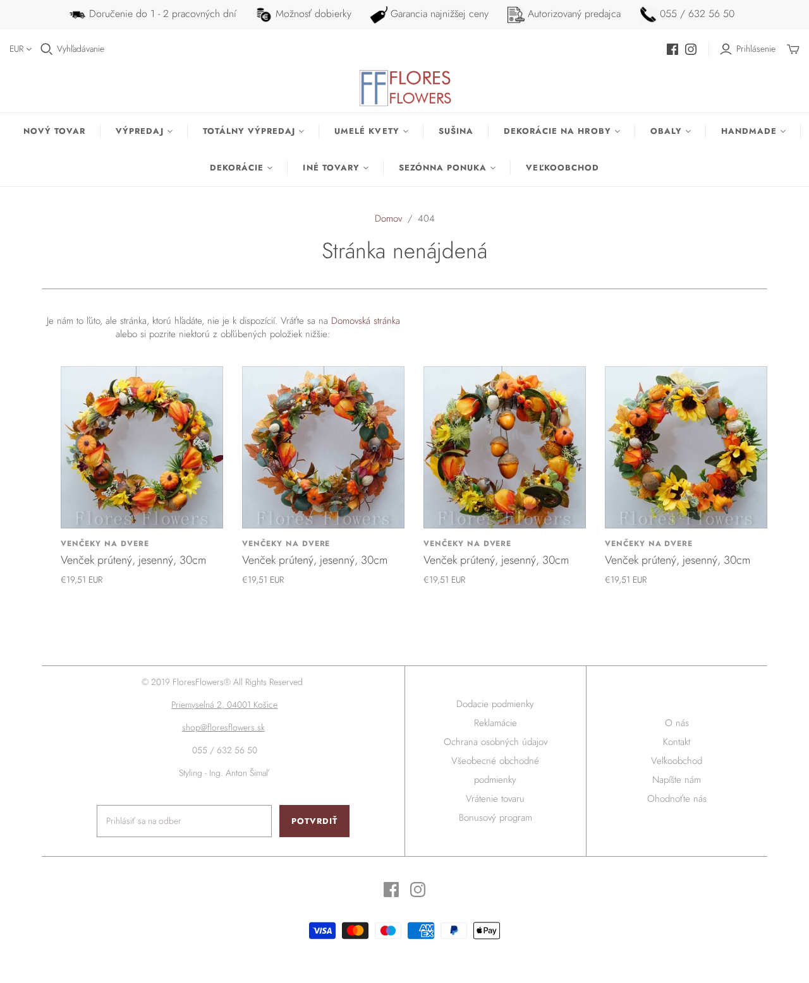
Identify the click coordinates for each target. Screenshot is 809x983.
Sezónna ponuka (443, 168)
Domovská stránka (365, 321)
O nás (677, 723)
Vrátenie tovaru (495, 799)
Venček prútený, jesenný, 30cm (133, 560)
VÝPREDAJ (139, 131)
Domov (388, 218)
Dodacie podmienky (495, 704)
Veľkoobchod (562, 168)
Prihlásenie (756, 49)
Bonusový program (495, 818)
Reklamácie (495, 723)
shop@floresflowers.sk (223, 727)
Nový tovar (54, 131)
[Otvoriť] (46, 49)
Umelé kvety (366, 131)
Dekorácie (237, 168)
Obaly (666, 131)
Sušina (456, 131)
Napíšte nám (676, 780)
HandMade (749, 131)
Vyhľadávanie (80, 49)
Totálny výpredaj (249, 131)
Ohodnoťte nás (677, 799)
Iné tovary (331, 168)
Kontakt (676, 742)
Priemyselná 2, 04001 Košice (224, 704)
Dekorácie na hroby (557, 131)
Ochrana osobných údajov (495, 742)
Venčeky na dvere (105, 543)
